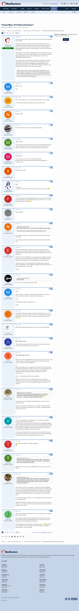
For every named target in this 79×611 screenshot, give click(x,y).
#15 (51, 288)
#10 (51, 195)
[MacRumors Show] (62, 3)
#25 (51, 510)
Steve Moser (4, 589)
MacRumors (5, 27)
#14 (51, 274)
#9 (51, 181)
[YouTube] (72, 3)
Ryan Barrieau (42, 584)
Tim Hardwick (42, 574)
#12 (51, 223)
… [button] (10, 33)
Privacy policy (5, 597)
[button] (13, 8)
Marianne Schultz (43, 579)
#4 (51, 111)
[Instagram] (67, 3)
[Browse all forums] (73, 12)
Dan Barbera (4, 584)
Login (66, 42)
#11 (51, 209)
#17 (51, 324)
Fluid (2, 600)
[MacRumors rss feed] (74, 3)
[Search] (75, 12)
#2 (51, 83)
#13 (51, 246)
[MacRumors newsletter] (76, 3)
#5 (51, 125)
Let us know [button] (54, 3)
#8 (51, 167)
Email (3, 566)
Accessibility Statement (14, 597)
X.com (6, 566)
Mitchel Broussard (5, 574)
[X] (69, 3)
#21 (51, 417)
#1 (51, 36)
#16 (51, 310)
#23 (51, 454)
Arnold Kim (4, 564)
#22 (51, 440)
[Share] (49, 37)
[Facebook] (64, 3)
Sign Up (66, 39)
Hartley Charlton (5, 579)
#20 (51, 389)
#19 (51, 352)
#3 (51, 97)
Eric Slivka (42, 564)
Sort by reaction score (23, 27)
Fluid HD (5, 600)
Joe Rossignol (42, 569)
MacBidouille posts (20, 39)
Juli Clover (4, 569)
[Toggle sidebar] (76, 12)
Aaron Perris (42, 589)
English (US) (74, 598)
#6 (51, 139)
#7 (51, 153)
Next (17, 33)
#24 (51, 473)
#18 (51, 338)
